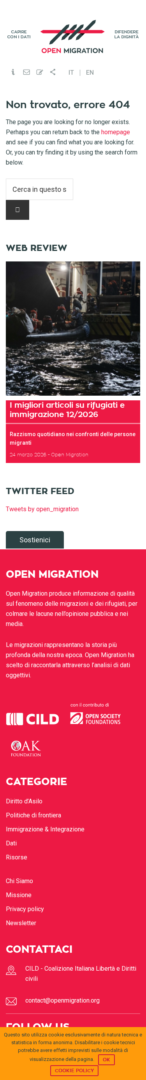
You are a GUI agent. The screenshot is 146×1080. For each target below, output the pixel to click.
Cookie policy (74, 1070)
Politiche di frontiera (33, 815)
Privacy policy (25, 909)
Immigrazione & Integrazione (45, 829)
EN (90, 73)
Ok (106, 1059)
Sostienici (34, 540)
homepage (115, 132)
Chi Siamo (19, 881)
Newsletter (21, 923)
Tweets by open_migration (42, 509)
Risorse (16, 857)
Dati (11, 843)
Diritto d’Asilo (24, 801)
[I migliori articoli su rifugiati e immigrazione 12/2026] (73, 328)
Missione (19, 895)
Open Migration (73, 36)
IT (71, 73)
